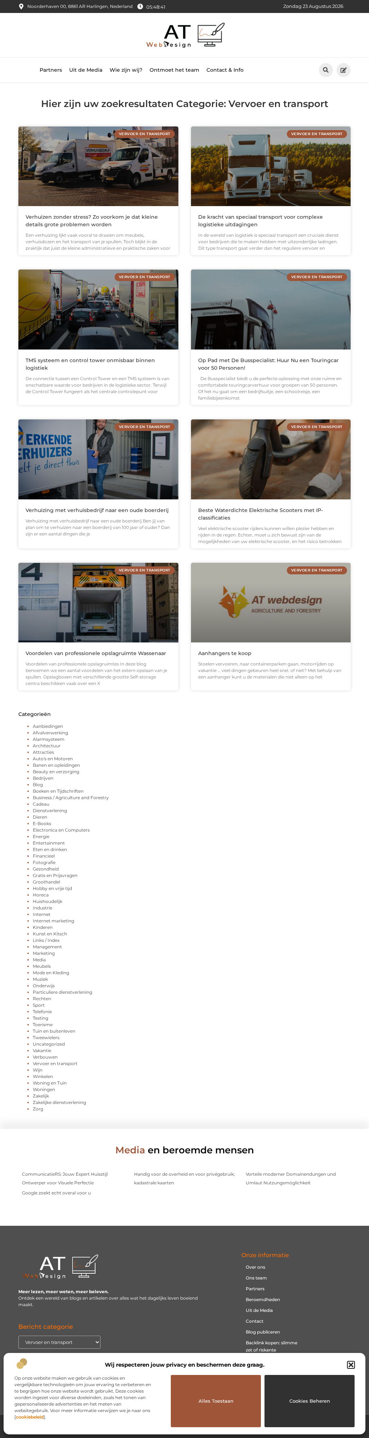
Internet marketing (53, 920)
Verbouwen (45, 1057)
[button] (351, 1364)
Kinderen (43, 927)
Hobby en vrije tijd (52, 888)
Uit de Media (85, 70)
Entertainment (49, 843)
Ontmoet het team (174, 70)
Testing (40, 1018)
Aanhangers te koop (225, 653)
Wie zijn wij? (126, 70)
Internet (41, 914)
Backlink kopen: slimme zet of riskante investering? (271, 1350)
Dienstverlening (50, 810)
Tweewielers (46, 1037)
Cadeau (41, 804)
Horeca (41, 895)
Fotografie (44, 862)
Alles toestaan (216, 1401)
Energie (41, 836)
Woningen (44, 1089)
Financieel (44, 856)
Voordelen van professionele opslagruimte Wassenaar (96, 653)
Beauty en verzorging (56, 771)
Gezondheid (46, 869)
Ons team (256, 1278)
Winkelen (43, 1076)
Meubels (42, 966)
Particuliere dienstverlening (62, 992)
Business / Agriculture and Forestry (71, 797)
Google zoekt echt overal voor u (56, 1193)
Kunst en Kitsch (50, 933)
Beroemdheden (263, 1299)
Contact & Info (225, 70)
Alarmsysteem (49, 739)
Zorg (38, 1109)
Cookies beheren (309, 1401)
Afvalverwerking (50, 732)
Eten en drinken (50, 849)
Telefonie (42, 1011)
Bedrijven (43, 778)
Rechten (42, 998)
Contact (254, 1321)
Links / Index (46, 940)
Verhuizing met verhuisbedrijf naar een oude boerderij (97, 510)
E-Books (42, 823)
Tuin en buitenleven (54, 1031)
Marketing (44, 953)
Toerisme (43, 1024)
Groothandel (46, 882)
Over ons (255, 1267)
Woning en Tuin (50, 1083)
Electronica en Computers (61, 830)
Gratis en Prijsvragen (55, 875)
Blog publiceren (263, 1332)
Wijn (38, 1070)
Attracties (43, 752)
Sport (39, 1005)
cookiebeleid (30, 1417)
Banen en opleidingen (56, 765)
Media (39, 959)
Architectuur (47, 745)
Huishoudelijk (47, 901)
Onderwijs (44, 985)
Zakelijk (41, 1096)
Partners (51, 70)
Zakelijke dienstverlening (59, 1102)
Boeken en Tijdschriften (58, 791)
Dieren (40, 817)
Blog (38, 784)
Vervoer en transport (55, 1063)
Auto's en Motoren (53, 758)
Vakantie (42, 1050)
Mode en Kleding (51, 972)
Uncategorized (49, 1044)
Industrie (42, 908)
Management (47, 946)
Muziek (40, 979)
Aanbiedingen (48, 726)
